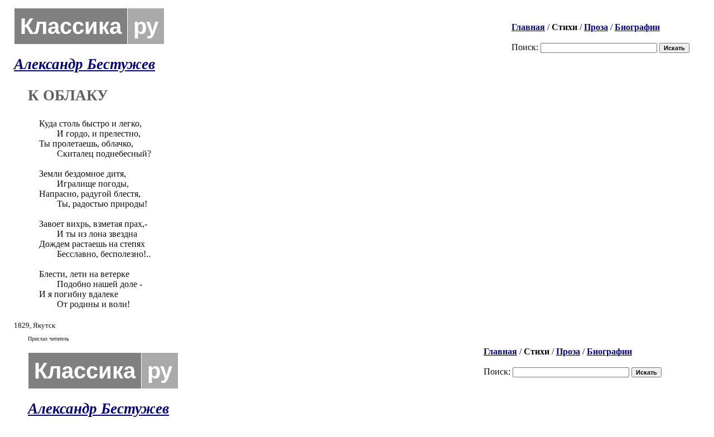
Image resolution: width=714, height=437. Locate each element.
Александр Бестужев (84, 64)
